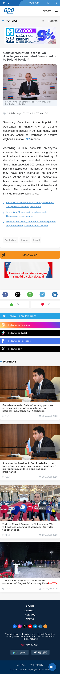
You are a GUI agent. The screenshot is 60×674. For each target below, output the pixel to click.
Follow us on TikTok (17, 333)
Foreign (53, 20)
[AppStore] (40, 653)
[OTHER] (55, 11)
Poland (36, 240)
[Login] (55, 3)
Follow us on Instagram (19, 325)
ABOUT (30, 606)
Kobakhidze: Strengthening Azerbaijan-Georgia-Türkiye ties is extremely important (30, 204)
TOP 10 (30, 619)
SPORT (47, 11)
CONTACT (30, 610)
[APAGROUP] (30, 645)
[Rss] (45, 626)
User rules (21, 665)
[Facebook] (15, 626)
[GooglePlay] (19, 653)
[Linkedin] (40, 626)
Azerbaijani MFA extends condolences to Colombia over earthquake (26, 214)
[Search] (48, 3)
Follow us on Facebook (19, 341)
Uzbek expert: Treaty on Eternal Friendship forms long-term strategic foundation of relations (31, 223)
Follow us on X (15, 349)
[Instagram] (20, 626)
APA (27, 139)
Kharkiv (24, 240)
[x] (25, 626)
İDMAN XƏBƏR (30, 254)
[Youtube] (30, 626)
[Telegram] (35, 626)
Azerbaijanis (10, 240)
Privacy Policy (36, 665)
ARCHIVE (30, 614)
